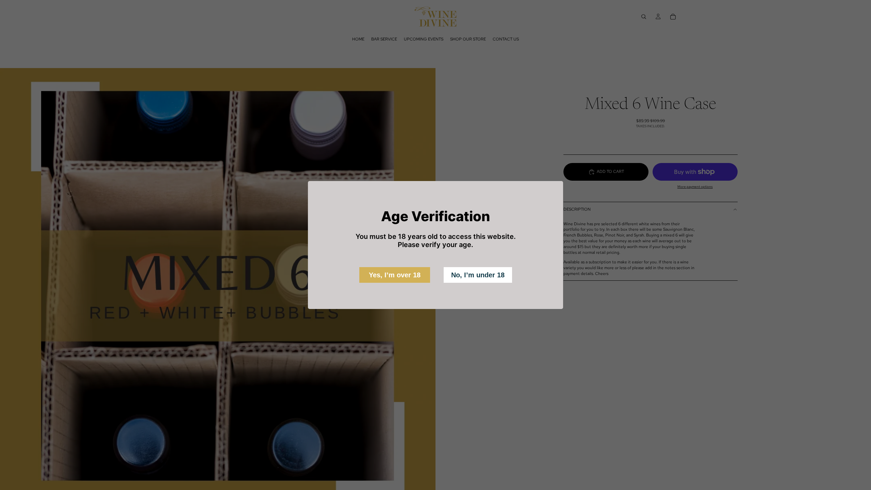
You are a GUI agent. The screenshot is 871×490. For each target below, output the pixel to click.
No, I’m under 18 (478, 275)
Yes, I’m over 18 (395, 275)
